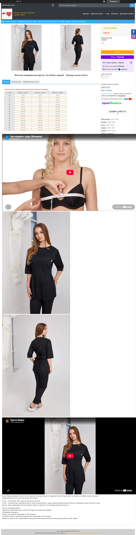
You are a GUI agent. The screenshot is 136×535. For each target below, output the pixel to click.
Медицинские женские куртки (27, 21)
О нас (107, 14)
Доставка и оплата (127, 14)
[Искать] (132, 5)
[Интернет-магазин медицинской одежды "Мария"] (7, 14)
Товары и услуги (96, 14)
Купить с (114, 57)
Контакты (114, 14)
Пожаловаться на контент (73, 533)
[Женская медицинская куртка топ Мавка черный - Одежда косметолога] (108, 149)
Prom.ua (77, 531)
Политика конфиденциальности (91, 533)
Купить (117, 52)
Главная (86, 14)
